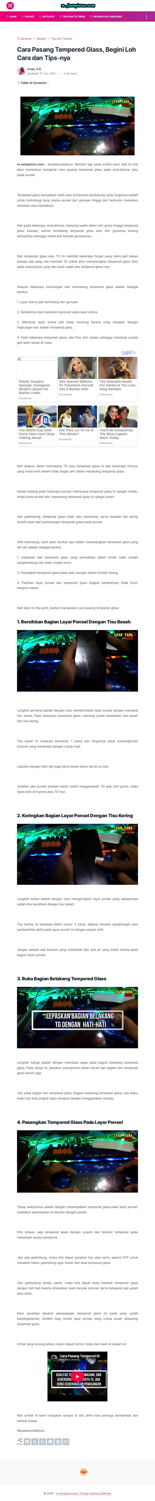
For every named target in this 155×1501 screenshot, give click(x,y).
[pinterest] (58, 1441)
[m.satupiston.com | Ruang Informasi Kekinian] (78, 5)
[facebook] (27, 1441)
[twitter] (34, 1441)
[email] (65, 1441)
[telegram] (50, 1441)
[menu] (10, 5)
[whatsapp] (42, 1441)
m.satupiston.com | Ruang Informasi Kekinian (83, 1493)
